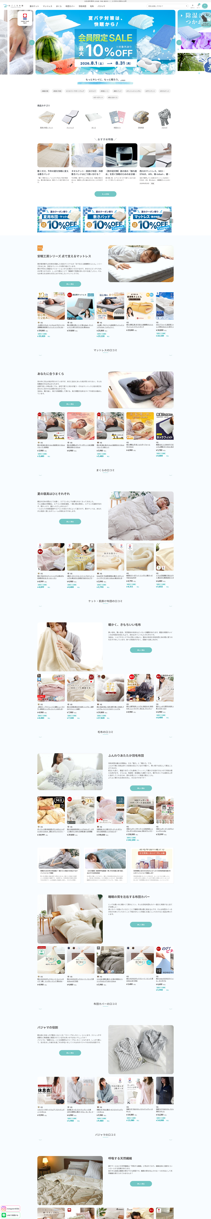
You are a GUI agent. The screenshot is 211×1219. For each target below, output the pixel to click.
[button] (32, 42)
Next (172, 221)
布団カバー (70, 6)
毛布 (92, 6)
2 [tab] (106, 234)
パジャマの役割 (47, 1170)
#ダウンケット (150, 91)
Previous (41, 221)
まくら (59, 6)
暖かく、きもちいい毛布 (124, 732)
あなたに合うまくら (50, 411)
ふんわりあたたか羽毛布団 (126, 863)
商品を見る (57, 387)
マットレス (47, 6)
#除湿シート (105, 91)
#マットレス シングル (134, 91)
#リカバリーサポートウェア (75, 91)
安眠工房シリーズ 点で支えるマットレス (64, 256)
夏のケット (34, 6)
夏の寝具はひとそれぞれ (53, 566)
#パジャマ (92, 91)
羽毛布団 (82, 6)
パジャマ (101, 6)
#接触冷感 (45, 91)
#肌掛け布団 (57, 91)
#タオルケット (164, 91)
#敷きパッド (118, 91)
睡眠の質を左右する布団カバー (129, 1005)
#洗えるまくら (112, 97)
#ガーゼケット (98, 97)
